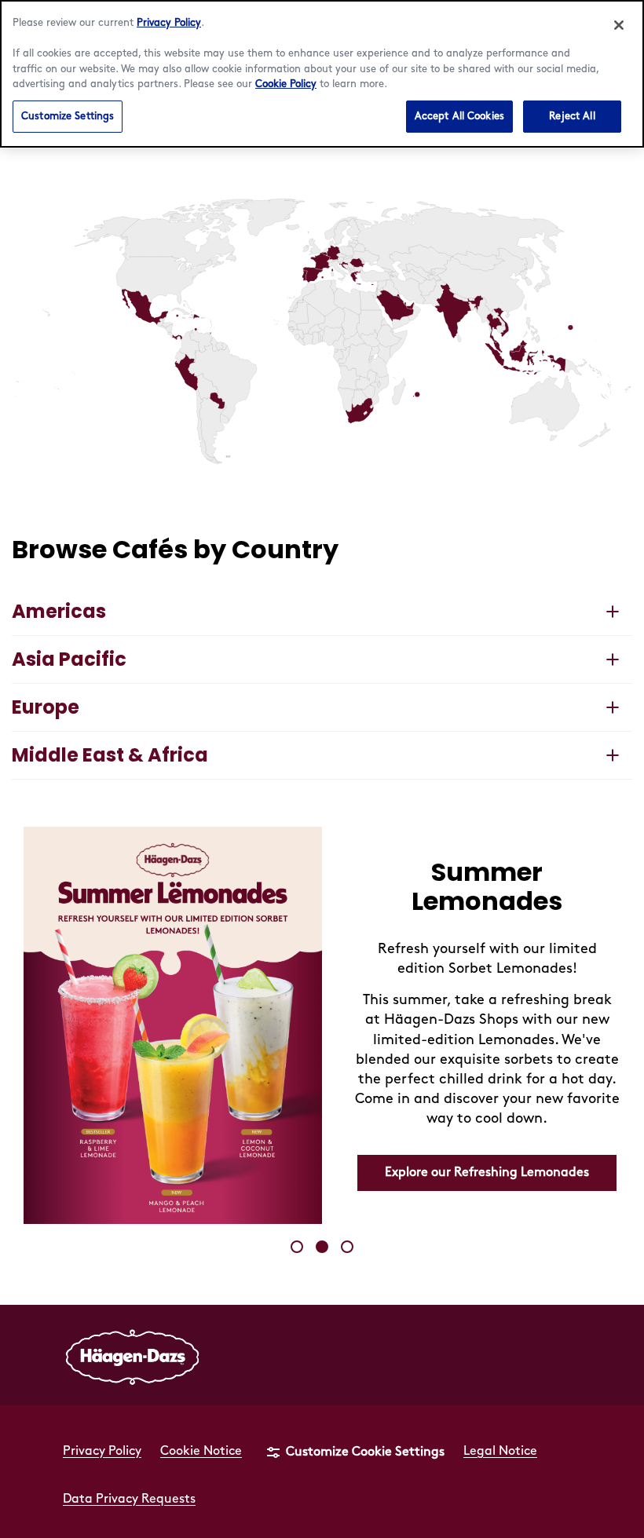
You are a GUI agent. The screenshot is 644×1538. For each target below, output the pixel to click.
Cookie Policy (286, 84)
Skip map (40, 165)
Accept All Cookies (459, 116)
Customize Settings (67, 116)
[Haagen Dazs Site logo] (133, 1355)
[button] (324, 254)
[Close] (619, 25)
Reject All (572, 116)
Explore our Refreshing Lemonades (487, 1172)
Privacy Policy (169, 22)
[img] (322, 331)
